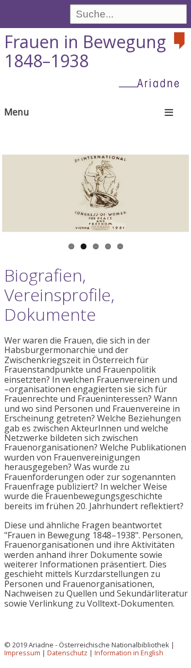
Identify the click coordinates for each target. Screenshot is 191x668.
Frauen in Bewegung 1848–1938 (85, 51)
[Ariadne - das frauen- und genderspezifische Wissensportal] (152, 82)
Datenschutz (67, 652)
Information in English (128, 652)
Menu (16, 111)
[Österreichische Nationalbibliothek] (180, 40)
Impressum (22, 652)
